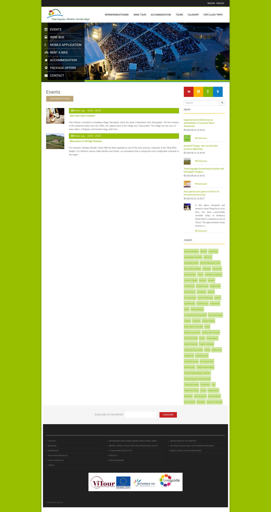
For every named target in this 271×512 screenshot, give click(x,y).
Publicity (113, 455)
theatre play (190, 367)
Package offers (62, 68)
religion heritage (206, 344)
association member (193, 257)
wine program (214, 396)
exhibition (201, 291)
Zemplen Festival (214, 402)
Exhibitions (53, 451)
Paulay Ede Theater (210, 332)
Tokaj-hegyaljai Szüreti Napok (197, 378)
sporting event (202, 355)
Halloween (215, 303)
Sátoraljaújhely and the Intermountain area (192, 446)
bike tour (208, 257)
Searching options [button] (60, 98)
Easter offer (215, 286)
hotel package (197, 309)
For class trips (213, 14)
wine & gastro (200, 396)
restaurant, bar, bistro (193, 349)
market (187, 320)
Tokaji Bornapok (191, 384)
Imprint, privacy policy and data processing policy (133, 446)
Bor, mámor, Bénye (193, 268)
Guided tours (202, 303)
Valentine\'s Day (191, 390)
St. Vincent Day (206, 361)
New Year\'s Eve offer (194, 326)
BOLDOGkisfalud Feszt (210, 262)
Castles (52, 441)
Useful (51, 465)
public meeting (191, 344)
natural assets (208, 320)
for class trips (190, 297)
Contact (56, 75)
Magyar (211, 3)
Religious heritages (57, 455)
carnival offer (190, 274)
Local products (56, 460)
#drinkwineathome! (117, 14)
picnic (202, 338)
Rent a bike (58, 52)
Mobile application (65, 45)
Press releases (116, 460)
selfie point (216, 349)
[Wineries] (208, 92)
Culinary (193, 14)
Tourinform (205, 384)
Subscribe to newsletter (108, 414)
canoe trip (217, 268)
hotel (187, 309)
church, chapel (191, 280)
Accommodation (161, 14)
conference (189, 286)
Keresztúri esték (215, 315)
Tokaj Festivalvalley (205, 367)
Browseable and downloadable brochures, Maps (133, 441)
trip (213, 384)
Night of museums (192, 332)
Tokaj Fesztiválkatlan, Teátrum (197, 373)
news (207, 326)
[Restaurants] (198, 92)
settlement (189, 355)
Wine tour (140, 14)
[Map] (218, 92)
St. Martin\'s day (191, 361)
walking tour (213, 390)
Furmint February (205, 297)
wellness (188, 396)
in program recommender (195, 315)
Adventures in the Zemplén (183, 441)
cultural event (202, 286)
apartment (213, 251)
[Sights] (189, 92)
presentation (212, 338)
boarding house (191, 262)
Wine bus (56, 37)
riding (207, 349)
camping (206, 268)
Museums (52, 446)
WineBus (201, 402)
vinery (203, 390)
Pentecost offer (191, 338)
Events (55, 29)
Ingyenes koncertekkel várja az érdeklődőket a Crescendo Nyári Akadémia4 (199, 123)
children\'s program (213, 274)
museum (196, 320)
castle (200, 274)
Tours (179, 14)
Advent (204, 251)
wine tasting (190, 402)
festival (211, 291)
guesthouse (190, 303)
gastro (217, 297)
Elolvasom (202, 138)
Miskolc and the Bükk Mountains (185, 451)
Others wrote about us (120, 451)
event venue (190, 291)
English (220, 3)
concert (202, 280)
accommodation (191, 251)
